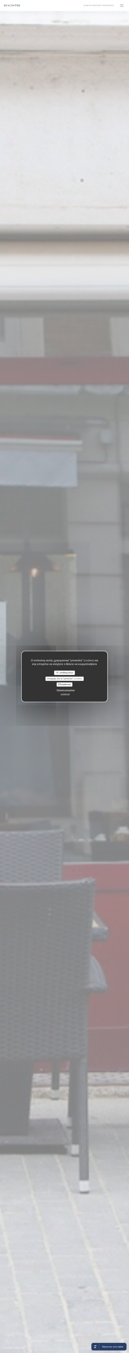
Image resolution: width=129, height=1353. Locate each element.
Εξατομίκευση (64, 684)
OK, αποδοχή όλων (64, 672)
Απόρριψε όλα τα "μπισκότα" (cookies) (64, 678)
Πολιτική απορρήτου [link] (66, 690)
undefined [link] (65, 694)
